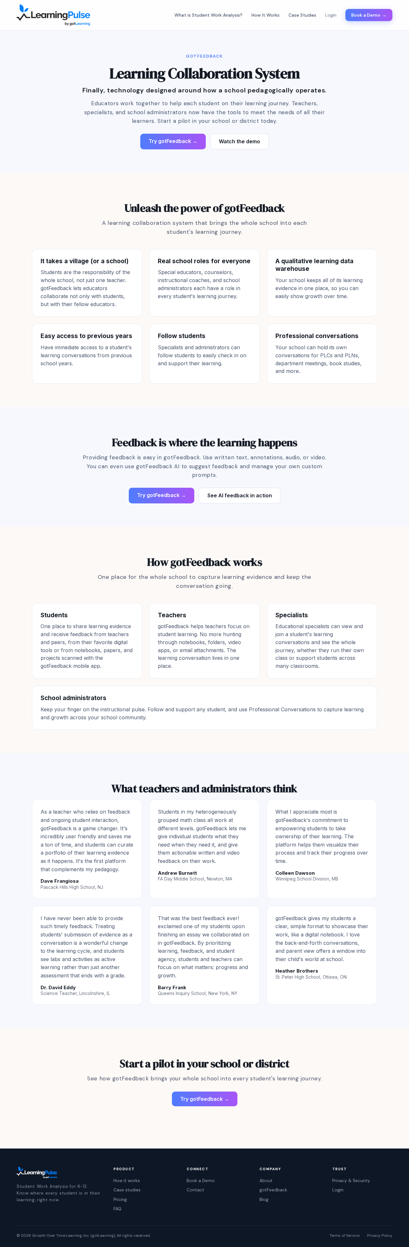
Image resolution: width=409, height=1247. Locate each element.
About (266, 1180)
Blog (263, 1199)
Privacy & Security (351, 1180)
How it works (126, 1180)
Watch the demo (239, 141)
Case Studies (302, 15)
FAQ (117, 1208)
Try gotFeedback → (173, 141)
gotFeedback (273, 1190)
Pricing (120, 1199)
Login (337, 1190)
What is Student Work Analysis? (208, 15)
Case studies (127, 1190)
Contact (195, 1190)
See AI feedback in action (239, 495)
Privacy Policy (379, 1235)
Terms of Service (344, 1235)
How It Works (265, 15)
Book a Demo (369, 15)
